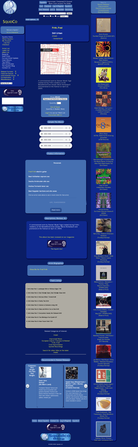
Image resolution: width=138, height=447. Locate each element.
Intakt (56, 335)
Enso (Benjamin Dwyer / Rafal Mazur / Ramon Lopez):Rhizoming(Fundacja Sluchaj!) (103, 259)
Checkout (5, 45)
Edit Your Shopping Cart (12, 32)
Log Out (7, 43)
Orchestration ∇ (7, 77)
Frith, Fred (56, 343)
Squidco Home (7, 37)
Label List (5, 50)
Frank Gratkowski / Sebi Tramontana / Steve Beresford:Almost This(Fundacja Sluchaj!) (103, 415)
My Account (6, 41)
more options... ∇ (32, 19)
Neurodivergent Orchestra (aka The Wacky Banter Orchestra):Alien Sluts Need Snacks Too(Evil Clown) (104, 162)
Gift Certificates (8, 64)
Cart (41, 6)
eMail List (5, 52)
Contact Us (6, 68)
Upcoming (68, 9)
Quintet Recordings (56, 347)
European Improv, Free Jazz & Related (56, 341)
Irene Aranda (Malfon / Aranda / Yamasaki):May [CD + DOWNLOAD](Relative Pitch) (103, 312)
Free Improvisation (56, 345)
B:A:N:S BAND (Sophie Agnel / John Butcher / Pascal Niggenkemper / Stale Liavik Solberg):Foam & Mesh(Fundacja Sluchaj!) (103, 389)
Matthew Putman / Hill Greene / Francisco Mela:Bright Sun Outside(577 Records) (103, 338)
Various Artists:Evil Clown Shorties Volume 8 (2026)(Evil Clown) (103, 212)
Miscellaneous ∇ (7, 79)
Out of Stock (55, 107)
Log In (47, 113)
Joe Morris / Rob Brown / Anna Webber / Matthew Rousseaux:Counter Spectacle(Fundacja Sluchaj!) (103, 362)
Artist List (5, 48)
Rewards (5, 54)
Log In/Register (58, 6)
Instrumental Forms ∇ (10, 75)
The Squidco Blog (8, 66)
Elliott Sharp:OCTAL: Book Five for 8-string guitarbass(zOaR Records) (103, 136)
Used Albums (7, 60)
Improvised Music (55, 339)
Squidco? (68, 6)
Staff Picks (6, 56)
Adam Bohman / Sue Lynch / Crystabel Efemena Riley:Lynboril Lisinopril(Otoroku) (103, 111)
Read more (56, 210)
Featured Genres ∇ (8, 73)
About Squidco (7, 39)
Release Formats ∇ (8, 72)
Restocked (60, 9)
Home (34, 421)
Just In (52, 9)
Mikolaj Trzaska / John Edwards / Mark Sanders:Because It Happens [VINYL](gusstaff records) (103, 61)
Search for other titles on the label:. (56, 351)
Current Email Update (10, 58)
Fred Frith (32, 172)
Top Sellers (6, 62)
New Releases (44, 9)
